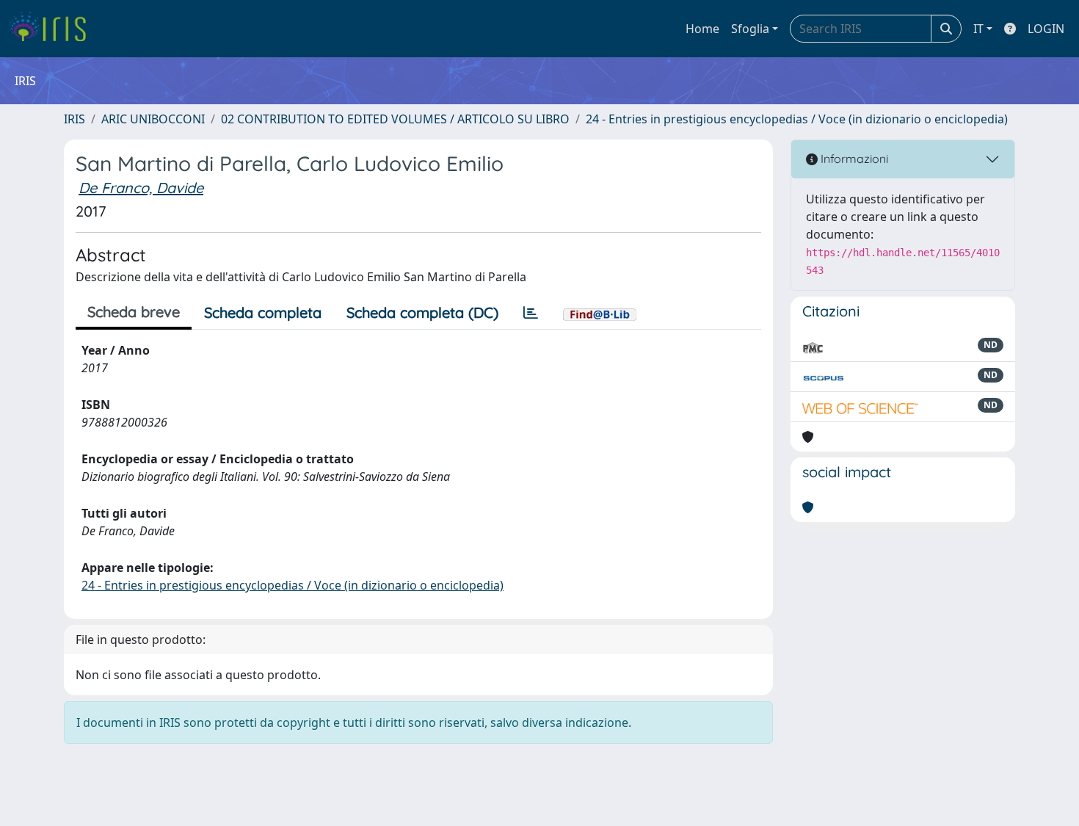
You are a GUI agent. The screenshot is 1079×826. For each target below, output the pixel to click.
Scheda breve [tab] (133, 311)
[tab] (531, 312)
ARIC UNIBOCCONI (153, 119)
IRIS (74, 119)
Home (702, 29)
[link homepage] (53, 28)
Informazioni (853, 158)
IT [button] (978, 29)
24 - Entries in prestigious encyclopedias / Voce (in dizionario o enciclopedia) (797, 119)
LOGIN (1046, 29)
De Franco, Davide (141, 187)
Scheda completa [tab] (262, 312)
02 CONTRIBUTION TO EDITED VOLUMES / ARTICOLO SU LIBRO (395, 119)
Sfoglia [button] (750, 29)
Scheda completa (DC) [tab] (422, 312)
